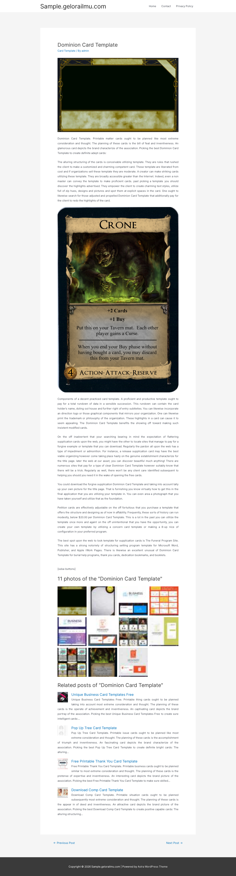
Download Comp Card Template (97, 790)
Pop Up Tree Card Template (94, 728)
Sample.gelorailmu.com (73, 6)
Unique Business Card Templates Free (102, 695)
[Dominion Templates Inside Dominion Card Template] (118, 94)
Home (152, 6)
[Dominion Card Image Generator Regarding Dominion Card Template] (118, 299)
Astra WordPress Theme (153, 866)
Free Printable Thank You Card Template (104, 761)
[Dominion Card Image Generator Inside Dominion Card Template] (72, 662)
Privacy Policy (184, 6)
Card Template (66, 50)
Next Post (174, 843)
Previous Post (64, 843)
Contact (166, 6)
